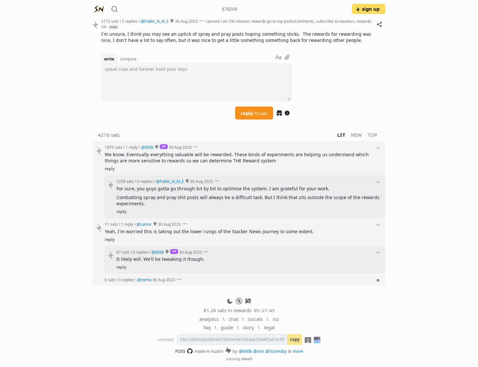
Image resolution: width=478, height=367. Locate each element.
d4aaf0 (246, 358)
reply (254, 113)
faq (207, 327)
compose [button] (128, 58)
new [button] (356, 135)
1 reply (132, 147)
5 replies (130, 21)
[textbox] (240, 37)
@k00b (245, 351)
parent (213, 21)
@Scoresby (276, 351)
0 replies (145, 181)
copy (294, 339)
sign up (370, 9)
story (248, 327)
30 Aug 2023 (186, 21)
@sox (258, 351)
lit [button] (341, 135)
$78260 (229, 9)
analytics (209, 319)
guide (226, 327)
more (298, 351)
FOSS (180, 351)
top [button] (372, 135)
